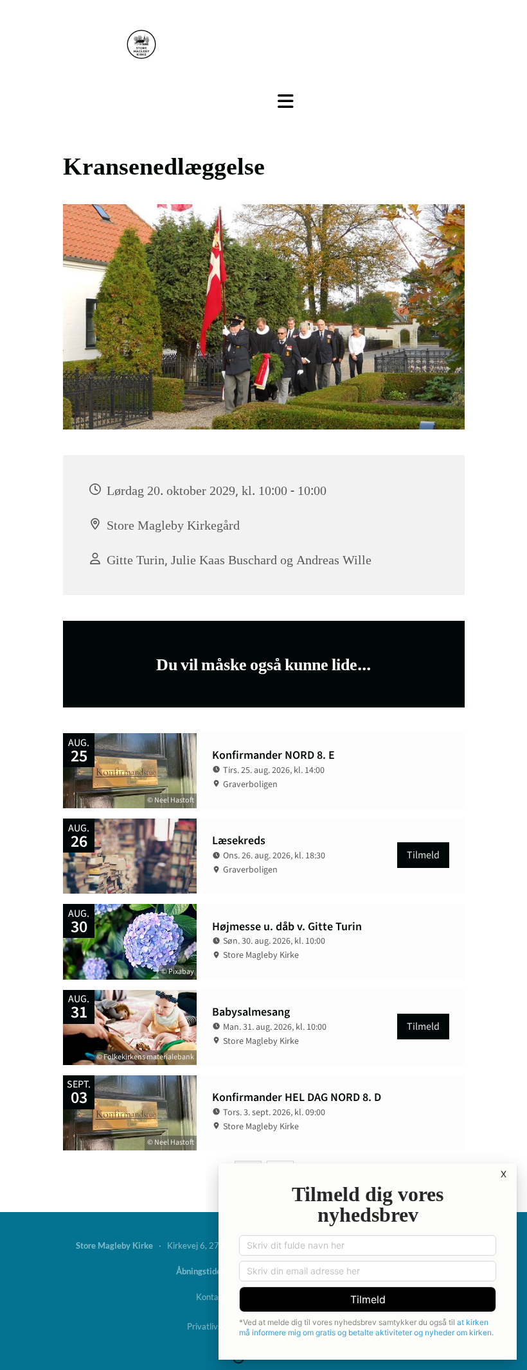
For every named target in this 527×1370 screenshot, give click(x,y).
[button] (286, 101)
